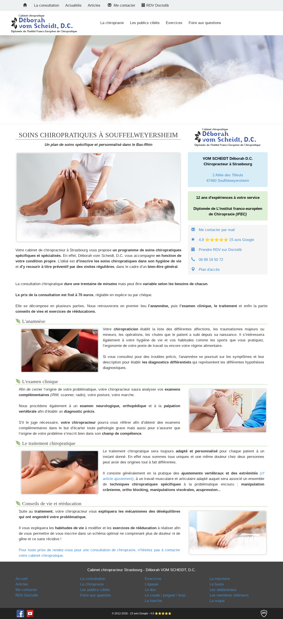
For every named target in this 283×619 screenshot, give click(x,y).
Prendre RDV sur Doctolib (220, 250)
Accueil (21, 579)
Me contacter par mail (217, 230)
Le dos (150, 590)
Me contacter (123, 5)
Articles (94, 5)
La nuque (217, 601)
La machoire (220, 579)
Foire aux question (95, 595)
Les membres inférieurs (229, 595)
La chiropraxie (112, 23)
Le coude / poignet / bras (165, 595)
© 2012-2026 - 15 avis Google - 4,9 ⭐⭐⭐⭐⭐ (141, 613)
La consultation (46, 5)
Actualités (73, 5)
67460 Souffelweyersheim (228, 181)
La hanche (153, 601)
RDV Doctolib (157, 5)
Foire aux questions (205, 23)
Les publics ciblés (145, 23)
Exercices (174, 23)
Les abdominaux (223, 590)
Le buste (217, 584)
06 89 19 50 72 (211, 260)
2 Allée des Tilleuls (227, 175)
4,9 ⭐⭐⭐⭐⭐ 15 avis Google (226, 240)
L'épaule (151, 584)
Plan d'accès (209, 269)
